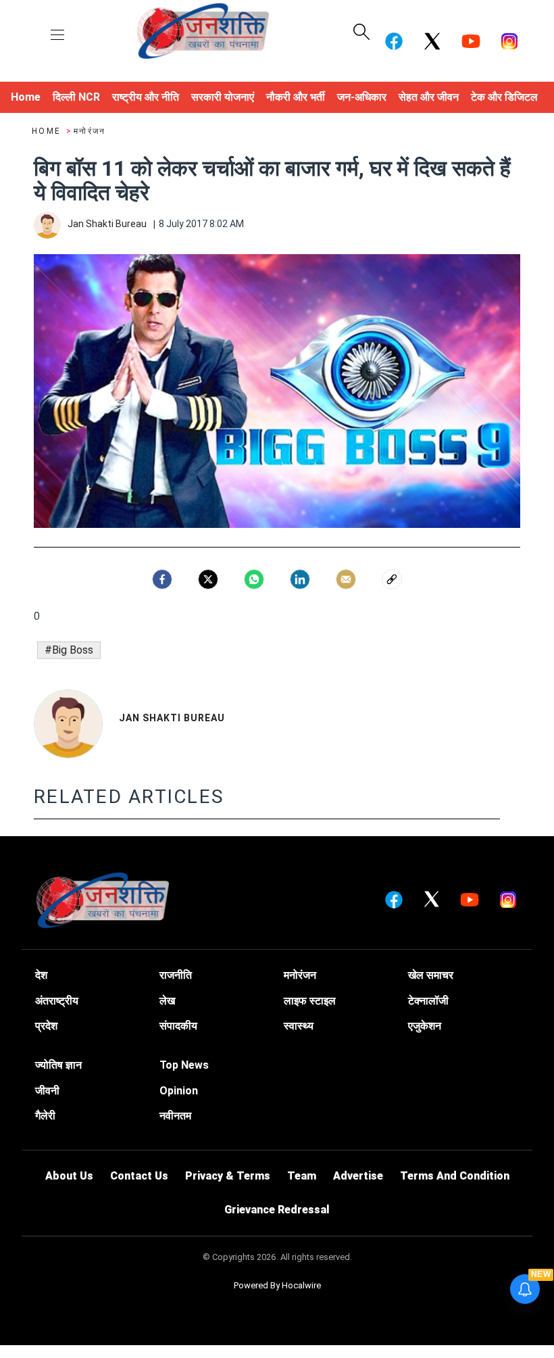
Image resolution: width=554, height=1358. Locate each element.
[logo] (203, 30)
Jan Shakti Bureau (172, 717)
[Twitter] (208, 579)
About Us (69, 1175)
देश (41, 975)
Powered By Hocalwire (277, 1285)
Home (48, 131)
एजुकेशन (424, 1025)
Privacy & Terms (227, 1175)
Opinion (178, 1090)
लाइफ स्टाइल (310, 1000)
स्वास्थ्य (298, 1025)
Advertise (358, 1175)
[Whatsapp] (254, 579)
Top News (184, 1065)
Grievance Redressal (277, 1209)
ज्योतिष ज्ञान (58, 1065)
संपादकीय (178, 1025)
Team (301, 1175)
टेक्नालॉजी (428, 1000)
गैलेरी (45, 1115)
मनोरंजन (89, 131)
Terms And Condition (454, 1175)
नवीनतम (175, 1115)
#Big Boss (69, 650)
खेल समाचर (430, 975)
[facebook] (162, 579)
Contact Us (139, 1175)
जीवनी (47, 1090)
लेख (167, 1000)
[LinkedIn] (300, 579)
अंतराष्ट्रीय (56, 1000)
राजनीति (175, 975)
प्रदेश (46, 1025)
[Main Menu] (57, 36)
